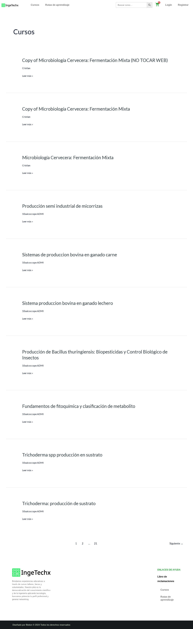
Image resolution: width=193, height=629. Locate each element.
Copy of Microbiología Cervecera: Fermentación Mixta (76, 108)
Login (168, 5)
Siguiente (176, 543)
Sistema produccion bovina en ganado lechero (67, 303)
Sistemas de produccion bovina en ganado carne (69, 254)
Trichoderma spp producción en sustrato (62, 454)
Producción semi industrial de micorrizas (62, 206)
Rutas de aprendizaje (57, 5)
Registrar (183, 5)
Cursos (35, 5)
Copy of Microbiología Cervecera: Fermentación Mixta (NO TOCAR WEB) (95, 60)
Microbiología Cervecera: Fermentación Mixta (68, 157)
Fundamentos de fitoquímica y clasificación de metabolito (78, 406)
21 (95, 543)
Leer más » (27, 76)
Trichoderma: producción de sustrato (59, 503)
